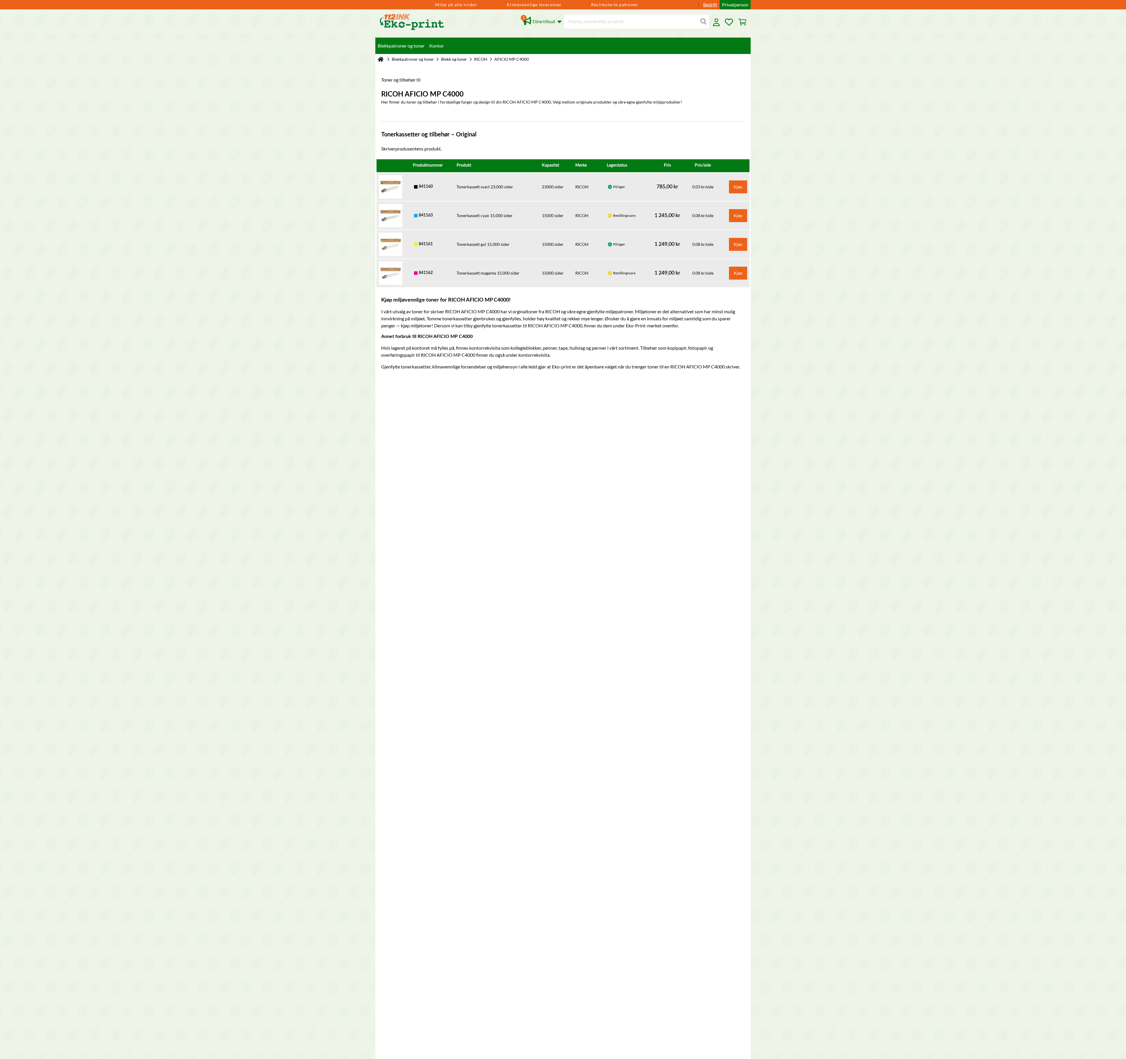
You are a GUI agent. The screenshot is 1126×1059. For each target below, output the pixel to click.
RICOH (480, 59)
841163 (426, 215)
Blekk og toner (454, 59)
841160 (426, 187)
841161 (426, 244)
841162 (426, 273)
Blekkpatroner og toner (413, 59)
